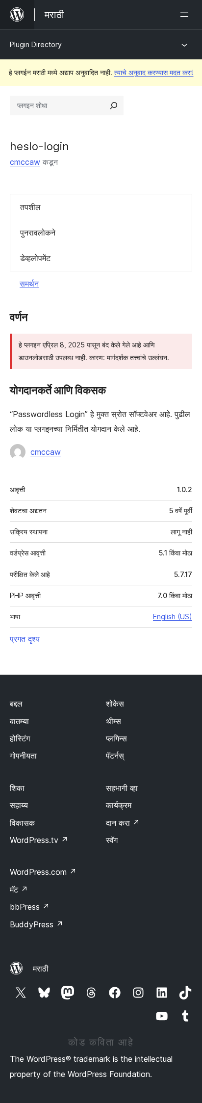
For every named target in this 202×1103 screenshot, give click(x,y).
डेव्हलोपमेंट (35, 258)
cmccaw (25, 162)
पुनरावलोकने (37, 232)
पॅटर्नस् (115, 756)
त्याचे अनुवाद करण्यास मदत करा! (154, 72)
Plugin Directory (36, 44)
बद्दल (16, 704)
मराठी (41, 968)
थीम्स (113, 721)
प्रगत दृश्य (25, 639)
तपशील (30, 207)
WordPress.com (43, 872)
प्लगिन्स (116, 738)
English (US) (172, 616)
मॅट (19, 889)
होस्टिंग (20, 738)
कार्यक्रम (118, 805)
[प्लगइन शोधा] (114, 105)
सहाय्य (19, 805)
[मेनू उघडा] (186, 14)
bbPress (30, 907)
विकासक (22, 823)
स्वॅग (112, 840)
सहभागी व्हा (122, 788)
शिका (17, 788)
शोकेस (115, 704)
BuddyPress (36, 924)
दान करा (123, 823)
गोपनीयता (23, 756)
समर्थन (29, 284)
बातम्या (19, 721)
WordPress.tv (39, 840)
